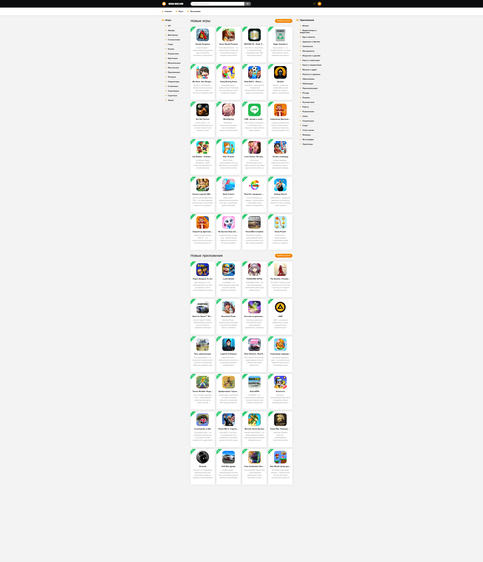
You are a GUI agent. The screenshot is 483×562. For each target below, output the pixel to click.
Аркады (171, 30)
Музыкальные (174, 63)
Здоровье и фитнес (311, 42)
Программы (195, 11)
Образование (308, 79)
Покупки (306, 98)
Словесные (173, 86)
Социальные (308, 121)
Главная (168, 11)
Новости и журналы (311, 74)
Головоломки (174, 40)
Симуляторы (173, 82)
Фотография (308, 139)
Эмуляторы (308, 144)
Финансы (307, 135)
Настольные (173, 68)
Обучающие (308, 84)
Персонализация (310, 88)
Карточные (173, 58)
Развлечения (308, 112)
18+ (169, 26)
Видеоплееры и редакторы (308, 31)
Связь (305, 116)
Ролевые (172, 77)
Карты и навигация (311, 60)
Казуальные (173, 54)
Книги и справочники (312, 65)
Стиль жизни (308, 130)
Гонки (170, 44)
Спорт (305, 125)
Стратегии (172, 96)
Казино (171, 49)
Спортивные (173, 91)
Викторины (173, 35)
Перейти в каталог (284, 21)
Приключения (174, 72)
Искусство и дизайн (311, 56)
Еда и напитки (309, 37)
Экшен (171, 100)
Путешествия (308, 102)
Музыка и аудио (310, 70)
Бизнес (306, 26)
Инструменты (308, 51)
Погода (306, 93)
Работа (306, 107)
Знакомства (308, 46)
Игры (181, 11)
